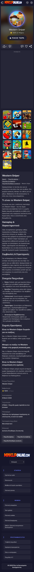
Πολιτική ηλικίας (10, 490)
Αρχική (4, 179)
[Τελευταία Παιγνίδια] (31, 2)
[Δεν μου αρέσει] (10, 46)
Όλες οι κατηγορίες (10, 552)
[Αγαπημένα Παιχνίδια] (27, 2)
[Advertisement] (17, 80)
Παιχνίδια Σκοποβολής (8, 181)
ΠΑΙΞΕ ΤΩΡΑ (17, 38)
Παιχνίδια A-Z (9, 557)
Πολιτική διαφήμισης (11, 520)
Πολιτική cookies (10, 515)
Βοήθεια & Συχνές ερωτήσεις (13, 485)
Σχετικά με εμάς (10, 475)
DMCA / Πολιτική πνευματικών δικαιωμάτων (14, 526)
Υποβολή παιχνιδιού (11, 542)
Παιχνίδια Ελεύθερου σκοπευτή (11, 183)
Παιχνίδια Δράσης (13, 179)
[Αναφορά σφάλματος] (22, 46)
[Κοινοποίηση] (30, 46)
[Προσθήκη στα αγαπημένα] (26, 46)
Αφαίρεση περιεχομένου (12, 547)
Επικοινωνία (8, 480)
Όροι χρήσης (8, 510)
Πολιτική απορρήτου (11, 505)
